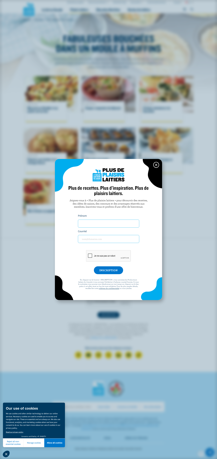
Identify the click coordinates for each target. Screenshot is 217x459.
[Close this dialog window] (156, 165)
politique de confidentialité (109, 288)
